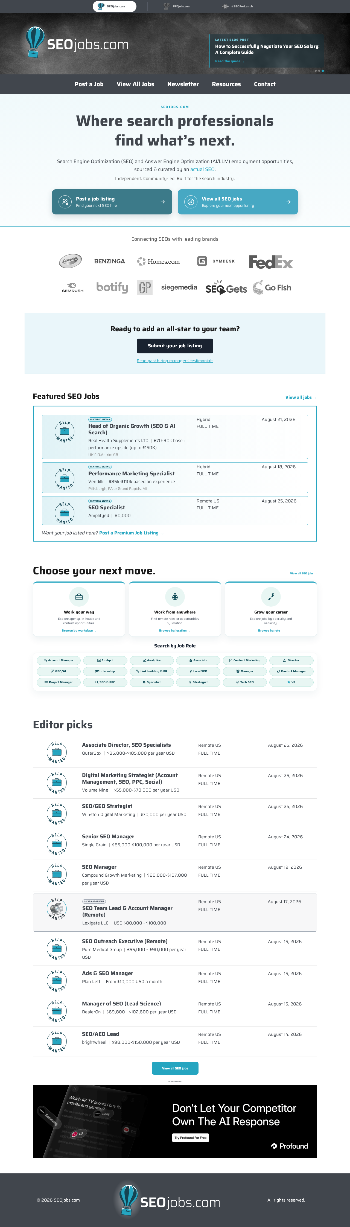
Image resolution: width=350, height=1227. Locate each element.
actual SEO (202, 169)
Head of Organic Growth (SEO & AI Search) (131, 429)
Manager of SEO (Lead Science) (121, 1003)
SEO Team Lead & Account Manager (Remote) (127, 911)
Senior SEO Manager (108, 836)
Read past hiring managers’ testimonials (175, 361)
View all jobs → (301, 397)
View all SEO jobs (303, 573)
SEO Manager (99, 866)
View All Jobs (135, 84)
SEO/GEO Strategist (107, 806)
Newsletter (183, 84)
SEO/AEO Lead (100, 1034)
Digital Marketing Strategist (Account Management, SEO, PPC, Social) (130, 778)
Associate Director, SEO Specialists (126, 744)
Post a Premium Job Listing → (131, 532)
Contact (265, 84)
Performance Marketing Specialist (131, 473)
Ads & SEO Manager (107, 973)
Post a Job (89, 84)
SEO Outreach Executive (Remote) (125, 941)
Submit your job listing (175, 346)
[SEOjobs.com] (77, 44)
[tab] (316, 71)
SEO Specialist (106, 507)
